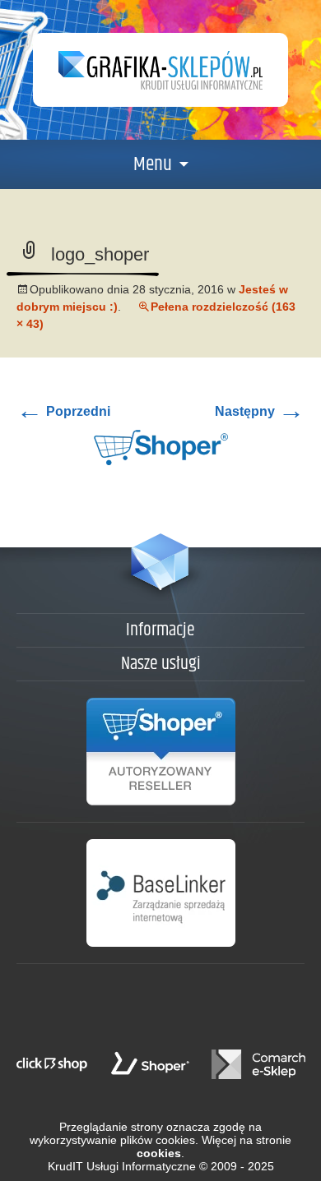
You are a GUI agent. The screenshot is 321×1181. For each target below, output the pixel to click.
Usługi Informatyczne (141, 1166)
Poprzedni (63, 411)
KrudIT (65, 1166)
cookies (159, 1153)
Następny (260, 411)
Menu (152, 164)
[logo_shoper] (161, 447)
